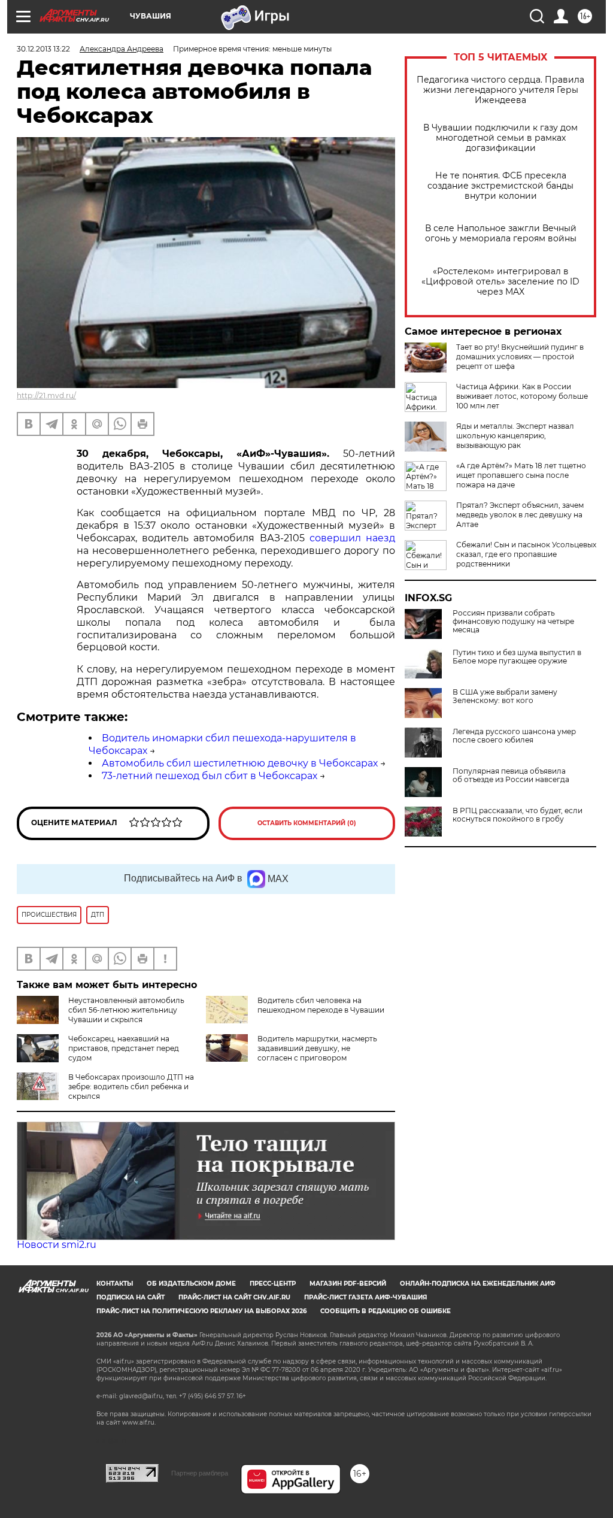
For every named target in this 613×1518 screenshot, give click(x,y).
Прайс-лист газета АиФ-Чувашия (365, 1297)
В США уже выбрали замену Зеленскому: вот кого (505, 696)
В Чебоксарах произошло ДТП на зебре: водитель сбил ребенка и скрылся (131, 1086)
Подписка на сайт (130, 1297)
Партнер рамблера (199, 1473)
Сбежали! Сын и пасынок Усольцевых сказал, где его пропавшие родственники (526, 554)
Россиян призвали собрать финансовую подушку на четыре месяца (513, 621)
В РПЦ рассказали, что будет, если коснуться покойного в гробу (517, 815)
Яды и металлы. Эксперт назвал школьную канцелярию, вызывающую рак (515, 436)
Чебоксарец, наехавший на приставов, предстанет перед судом (123, 1048)
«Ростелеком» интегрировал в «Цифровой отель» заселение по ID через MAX (500, 281)
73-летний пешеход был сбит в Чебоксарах (209, 775)
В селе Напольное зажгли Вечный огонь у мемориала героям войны (500, 233)
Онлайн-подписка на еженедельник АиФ (478, 1283)
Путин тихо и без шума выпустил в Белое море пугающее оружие (517, 657)
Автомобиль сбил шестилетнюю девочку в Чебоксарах (240, 763)
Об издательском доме (191, 1283)
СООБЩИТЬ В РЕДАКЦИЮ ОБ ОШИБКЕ (385, 1311)
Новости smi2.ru (56, 1244)
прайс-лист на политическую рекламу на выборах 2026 (201, 1311)
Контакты (114, 1283)
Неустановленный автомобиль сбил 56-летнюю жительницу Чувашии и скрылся (126, 1010)
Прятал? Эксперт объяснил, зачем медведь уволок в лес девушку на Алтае (520, 515)
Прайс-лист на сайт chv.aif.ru (234, 1297)
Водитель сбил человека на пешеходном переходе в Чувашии (320, 1005)
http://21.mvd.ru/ (46, 395)
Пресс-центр (273, 1283)
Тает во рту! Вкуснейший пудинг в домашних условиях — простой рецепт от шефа (520, 357)
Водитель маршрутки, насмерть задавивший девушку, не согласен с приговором (317, 1048)
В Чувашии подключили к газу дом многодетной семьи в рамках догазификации (500, 138)
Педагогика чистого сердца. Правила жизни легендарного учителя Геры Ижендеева (500, 90)
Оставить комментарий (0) (306, 823)
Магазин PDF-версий (347, 1283)
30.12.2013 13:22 (43, 48)
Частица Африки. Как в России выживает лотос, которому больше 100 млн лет (522, 396)
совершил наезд (352, 538)
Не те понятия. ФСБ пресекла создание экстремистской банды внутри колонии (500, 186)
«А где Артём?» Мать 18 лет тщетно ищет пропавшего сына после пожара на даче (521, 475)
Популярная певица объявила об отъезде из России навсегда (511, 775)
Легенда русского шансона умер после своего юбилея (514, 736)
